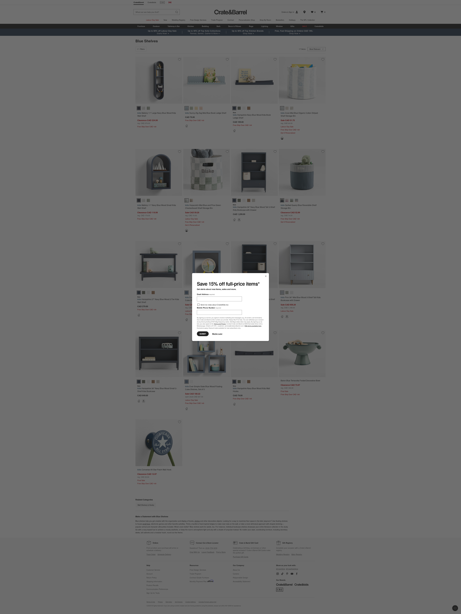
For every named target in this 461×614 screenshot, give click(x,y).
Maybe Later (217, 333)
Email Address (206, 294)
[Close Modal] (265, 276)
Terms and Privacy (220, 324)
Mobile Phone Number (209, 308)
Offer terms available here (253, 326)
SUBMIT (203, 333)
